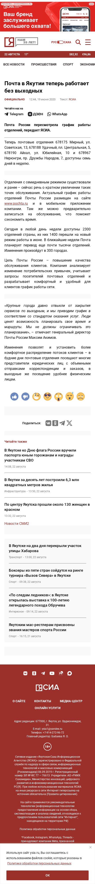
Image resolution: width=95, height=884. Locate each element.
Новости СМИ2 (16, 523)
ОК (48, 875)
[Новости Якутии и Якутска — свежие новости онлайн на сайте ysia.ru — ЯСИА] (21, 42)
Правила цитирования (62, 794)
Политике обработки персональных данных (39, 863)
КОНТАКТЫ (42, 701)
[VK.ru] (48, 423)
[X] (69, 423)
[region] (47, 863)
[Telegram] (62, 423)
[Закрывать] (90, 847)
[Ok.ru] (55, 423)
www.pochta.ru (16, 203)
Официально (14, 99)
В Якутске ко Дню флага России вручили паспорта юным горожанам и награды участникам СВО (40, 455)
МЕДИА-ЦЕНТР (71, 701)
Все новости (14, 64)
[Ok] (34, 673)
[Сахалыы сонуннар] (61, 42)
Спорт (68, 64)
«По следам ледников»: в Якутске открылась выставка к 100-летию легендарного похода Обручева (39, 600)
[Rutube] (60, 673)
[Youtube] (52, 673)
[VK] (25, 673)
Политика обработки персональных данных (47, 829)
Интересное (16, 611)
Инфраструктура (15, 491)
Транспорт (15, 557)
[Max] (69, 673)
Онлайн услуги (48, 708)
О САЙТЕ (19, 701)
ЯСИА (72, 99)
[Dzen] (35, 114)
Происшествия (43, 64)
